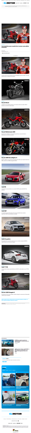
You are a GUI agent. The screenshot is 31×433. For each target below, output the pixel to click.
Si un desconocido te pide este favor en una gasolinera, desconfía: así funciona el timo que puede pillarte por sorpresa (9, 387)
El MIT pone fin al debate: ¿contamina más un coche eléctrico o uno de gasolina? (8, 404)
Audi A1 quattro (8, 303)
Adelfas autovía (23, 0)
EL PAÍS (10, 370)
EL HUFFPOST (7, 370)
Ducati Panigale (23, 303)
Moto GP (12, 304)
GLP (25, 0)
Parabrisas (14, 0)
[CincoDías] (21, 3)
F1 (4, 0)
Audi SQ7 (13, 303)
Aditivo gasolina (29, 0)
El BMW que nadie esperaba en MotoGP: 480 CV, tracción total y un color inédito (22, 341)
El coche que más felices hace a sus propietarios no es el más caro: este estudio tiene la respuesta (22, 405)
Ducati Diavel (19, 303)
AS (11, 370)
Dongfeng (7, 0)
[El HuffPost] (25, 3)
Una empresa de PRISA (15, 430)
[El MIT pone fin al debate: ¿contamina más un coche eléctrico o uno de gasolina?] (8, 403)
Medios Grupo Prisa (15, 432)
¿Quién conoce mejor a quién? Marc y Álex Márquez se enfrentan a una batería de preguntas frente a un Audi (22, 350)
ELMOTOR (3, 370)
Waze (12, 0)
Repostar (10, 0)
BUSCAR (4, 361)
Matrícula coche (18, 0)
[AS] (18, 3)
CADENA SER (14, 370)
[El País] (17, 3)
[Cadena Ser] (28, 3)
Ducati (15, 304)
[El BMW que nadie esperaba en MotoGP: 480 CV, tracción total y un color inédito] (8, 343)
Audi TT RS (16, 303)
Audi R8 (11, 303)
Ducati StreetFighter (4, 304)
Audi (13, 304)
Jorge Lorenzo (8, 304)
